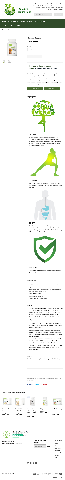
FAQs (36, 21)
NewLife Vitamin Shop (11, 473)
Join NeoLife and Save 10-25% (10, 25)
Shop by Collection (25, 21)
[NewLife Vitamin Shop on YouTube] (36, 463)
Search (56, 443)
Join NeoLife (58, 448)
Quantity (29, 46)
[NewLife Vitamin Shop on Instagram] (33, 463)
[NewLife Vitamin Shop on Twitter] (28, 463)
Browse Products (13, 21)
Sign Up (49, 446)
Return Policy (58, 450)
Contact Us (43, 21)
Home (4, 21)
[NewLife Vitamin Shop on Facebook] (31, 463)
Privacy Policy (58, 453)
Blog (56, 445)
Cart (59, 14)
